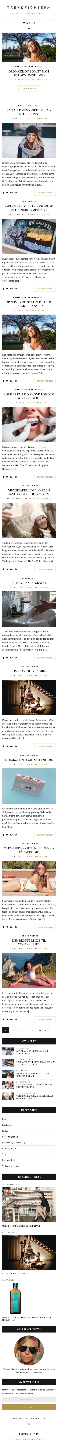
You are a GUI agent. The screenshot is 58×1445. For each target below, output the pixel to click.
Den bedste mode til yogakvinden (29, 942)
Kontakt (17, 1418)
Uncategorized (8, 1160)
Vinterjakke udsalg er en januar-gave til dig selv (29, 492)
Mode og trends (29, 486)
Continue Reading (29, 88)
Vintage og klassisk (10, 1166)
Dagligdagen (29, 201)
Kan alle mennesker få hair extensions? (29, 112)
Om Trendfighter (35, 1418)
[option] (29, 64)
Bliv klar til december (29, 671)
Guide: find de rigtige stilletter (21, 1226)
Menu (30, 23)
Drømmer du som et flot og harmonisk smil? (29, 73)
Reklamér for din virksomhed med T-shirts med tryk (29, 208)
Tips (4, 1154)
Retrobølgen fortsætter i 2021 (29, 760)
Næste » (42, 1030)
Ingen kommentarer (36, 80)
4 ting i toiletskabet (29, 582)
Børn (4, 1119)
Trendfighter (29, 1434)
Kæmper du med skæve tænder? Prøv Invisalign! (29, 396)
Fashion (5, 1131)
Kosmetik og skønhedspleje (29, 67)
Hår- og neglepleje (29, 105)
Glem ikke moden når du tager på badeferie (29, 850)
